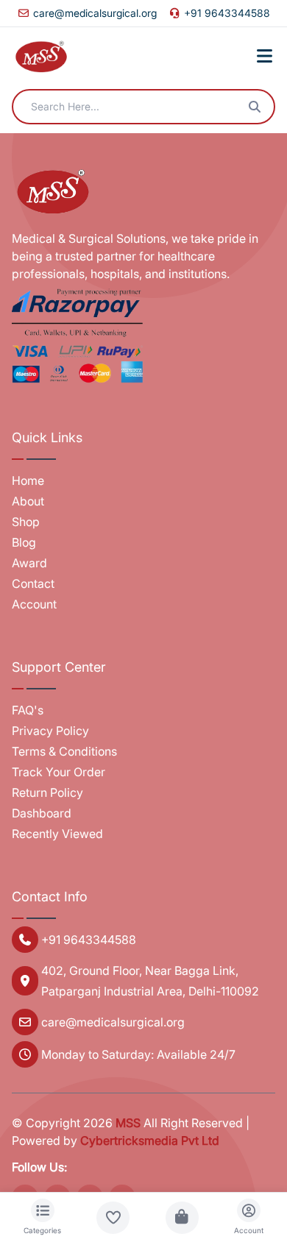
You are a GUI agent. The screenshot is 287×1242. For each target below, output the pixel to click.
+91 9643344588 (227, 13)
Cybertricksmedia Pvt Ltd (149, 1140)
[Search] (254, 107)
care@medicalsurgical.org (95, 13)
